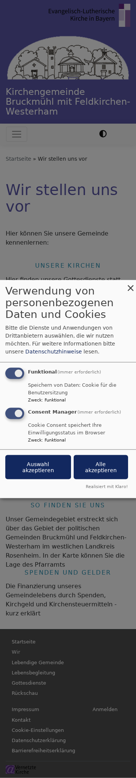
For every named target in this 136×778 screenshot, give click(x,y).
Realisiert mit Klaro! (107, 486)
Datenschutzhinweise (53, 352)
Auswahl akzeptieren (38, 467)
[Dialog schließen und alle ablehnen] (130, 285)
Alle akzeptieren (101, 467)
